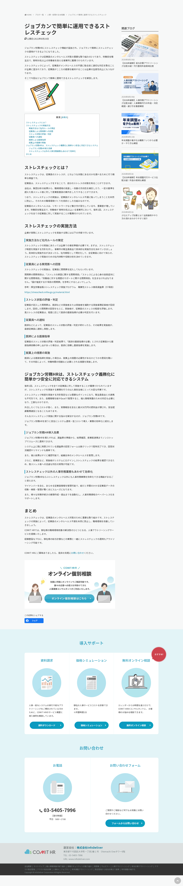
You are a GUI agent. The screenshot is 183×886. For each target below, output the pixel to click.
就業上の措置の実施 (37, 142)
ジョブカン (65, 869)
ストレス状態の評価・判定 (40, 134)
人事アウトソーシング (121, 866)
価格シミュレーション (91, 725)
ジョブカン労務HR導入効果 (40, 148)
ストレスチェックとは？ (36, 122)
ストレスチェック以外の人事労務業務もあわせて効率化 (52, 151)
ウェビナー (105, 866)
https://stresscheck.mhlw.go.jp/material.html (47, 292)
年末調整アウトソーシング (82, 869)
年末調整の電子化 (128, 869)
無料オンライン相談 (136, 725)
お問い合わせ (77, 552)
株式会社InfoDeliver (90, 847)
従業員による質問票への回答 (41, 131)
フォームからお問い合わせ (125, 823)
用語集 (96, 866)
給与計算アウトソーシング (142, 866)
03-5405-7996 (60, 809)
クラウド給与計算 (44, 869)
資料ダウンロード (46, 725)
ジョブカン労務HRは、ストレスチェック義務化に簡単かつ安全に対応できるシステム (62, 145)
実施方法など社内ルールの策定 (42, 128)
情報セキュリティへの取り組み (80, 866)
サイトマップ (39, 866)
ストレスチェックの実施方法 (38, 125)
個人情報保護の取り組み (55, 866)
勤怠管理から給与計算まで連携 (107, 869)
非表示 (64, 117)
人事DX (56, 869)
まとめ (29, 154)
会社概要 (28, 866)
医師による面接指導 (37, 139)
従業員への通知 (35, 136)
